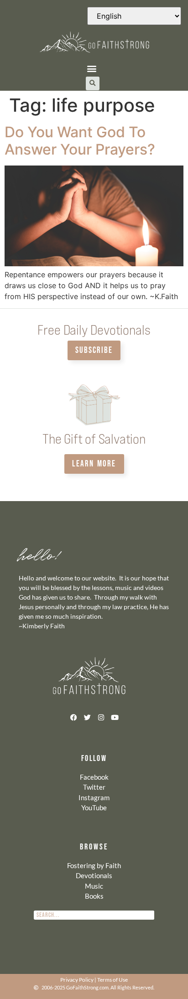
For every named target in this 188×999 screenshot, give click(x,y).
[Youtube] (114, 717)
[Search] (149, 915)
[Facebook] (73, 717)
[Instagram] (101, 717)
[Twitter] (87, 717)
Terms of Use (112, 979)
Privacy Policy (77, 979)
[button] (91, 68)
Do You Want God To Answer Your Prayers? (80, 140)
